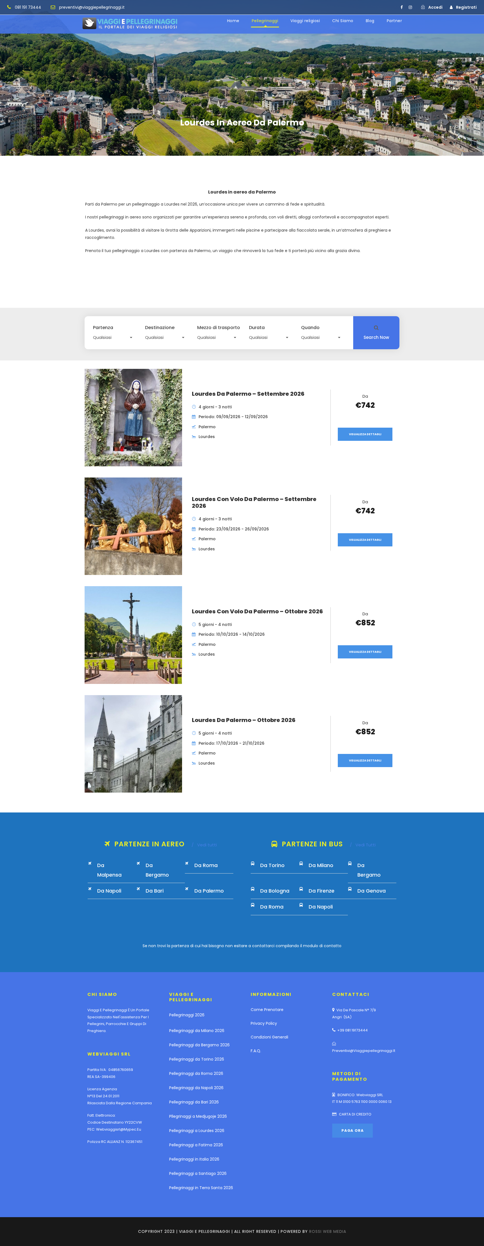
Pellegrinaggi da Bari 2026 (194, 1102)
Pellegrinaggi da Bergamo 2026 (199, 1045)
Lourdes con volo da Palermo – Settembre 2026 (254, 502)
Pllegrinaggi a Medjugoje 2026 (198, 1116)
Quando (310, 328)
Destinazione (159, 328)
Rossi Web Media (327, 1231)
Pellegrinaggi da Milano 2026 (196, 1030)
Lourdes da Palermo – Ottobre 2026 (243, 720)
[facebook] (402, 7)
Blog (370, 21)
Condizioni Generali (269, 1037)
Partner (394, 21)
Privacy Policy (264, 1023)
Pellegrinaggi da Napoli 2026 (196, 1088)
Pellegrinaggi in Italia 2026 (194, 1159)
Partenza (103, 328)
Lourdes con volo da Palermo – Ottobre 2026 (257, 611)
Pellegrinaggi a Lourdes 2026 (196, 1130)
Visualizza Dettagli (365, 434)
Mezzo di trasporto (218, 328)
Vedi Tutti (363, 845)
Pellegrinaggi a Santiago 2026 (198, 1173)
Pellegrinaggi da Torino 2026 (196, 1059)
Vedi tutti (204, 845)
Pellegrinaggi (265, 21)
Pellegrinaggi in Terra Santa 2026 (201, 1188)
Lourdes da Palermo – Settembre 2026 (248, 394)
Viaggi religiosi (305, 21)
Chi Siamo (342, 21)
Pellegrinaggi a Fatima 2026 (196, 1145)
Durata (257, 328)
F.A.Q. (256, 1051)
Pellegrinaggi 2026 (186, 1015)
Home (233, 21)
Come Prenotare (267, 1009)
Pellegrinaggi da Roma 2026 (196, 1073)
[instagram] (410, 7)
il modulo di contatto (320, 946)
